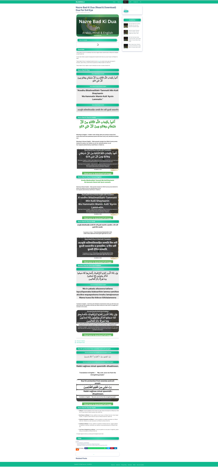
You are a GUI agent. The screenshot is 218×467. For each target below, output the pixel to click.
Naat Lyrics (120, 1)
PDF (130, 1)
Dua (125, 1)
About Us (113, 464)
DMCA (134, 464)
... (93, 454)
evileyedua (81, 442)
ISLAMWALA (80, 2)
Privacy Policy (124, 464)
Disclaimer (130, 464)
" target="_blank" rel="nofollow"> (96, 448)
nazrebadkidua (86, 442)
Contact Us (136, 1)
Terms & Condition (140, 464)
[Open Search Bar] (140, 2)
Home (114, 1)
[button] (117, 40)
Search (126, 11)
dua (99, 61)
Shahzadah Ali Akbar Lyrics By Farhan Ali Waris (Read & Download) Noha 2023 (92, 445)
